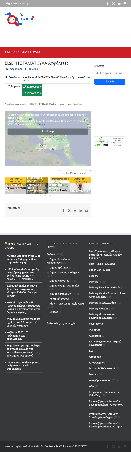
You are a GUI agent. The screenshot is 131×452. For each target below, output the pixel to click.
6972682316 (34, 93)
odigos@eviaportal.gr (17, 3)
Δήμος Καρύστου (59, 280)
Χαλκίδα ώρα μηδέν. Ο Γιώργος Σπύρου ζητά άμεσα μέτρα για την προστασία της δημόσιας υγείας (23, 307)
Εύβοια (51, 254)
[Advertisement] (63, 33)
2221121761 (80, 446)
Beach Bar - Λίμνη (99, 269)
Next (88, 185)
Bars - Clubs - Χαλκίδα (102, 263)
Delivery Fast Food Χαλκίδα (104, 287)
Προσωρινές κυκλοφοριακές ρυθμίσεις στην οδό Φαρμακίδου (23, 365)
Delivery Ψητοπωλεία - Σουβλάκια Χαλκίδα (102, 316)
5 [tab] (55, 196)
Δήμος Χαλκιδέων (60, 293)
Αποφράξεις (96, 362)
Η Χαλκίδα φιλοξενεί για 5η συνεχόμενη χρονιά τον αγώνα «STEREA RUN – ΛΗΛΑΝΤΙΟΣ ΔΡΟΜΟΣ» (23, 274)
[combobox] (109, 73)
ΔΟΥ (91, 386)
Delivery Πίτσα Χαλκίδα (102, 302)
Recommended (74, 173)
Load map (48, 131)
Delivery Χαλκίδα (98, 308)
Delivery (93, 281)
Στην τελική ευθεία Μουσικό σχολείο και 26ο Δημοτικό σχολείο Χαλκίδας (23, 322)
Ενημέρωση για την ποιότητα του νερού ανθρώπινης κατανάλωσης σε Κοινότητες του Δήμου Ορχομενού (23, 350)
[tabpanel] (15, 185)
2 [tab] (40, 196)
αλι (91, 350)
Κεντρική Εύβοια (59, 298)
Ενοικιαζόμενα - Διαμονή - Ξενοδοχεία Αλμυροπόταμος (105, 425)
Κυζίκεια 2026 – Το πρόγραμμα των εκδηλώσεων (18, 336)
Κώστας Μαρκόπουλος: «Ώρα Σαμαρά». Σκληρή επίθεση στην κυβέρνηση (23, 259)
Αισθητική (95, 335)
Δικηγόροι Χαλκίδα (100, 380)
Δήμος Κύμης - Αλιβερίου (65, 285)
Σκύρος (54, 311)
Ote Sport (94, 329)
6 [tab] (60, 196)
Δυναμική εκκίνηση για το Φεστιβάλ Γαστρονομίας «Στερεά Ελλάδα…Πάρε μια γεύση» (22, 290)
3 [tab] (45, 196)
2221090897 (34, 86)
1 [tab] (36, 196)
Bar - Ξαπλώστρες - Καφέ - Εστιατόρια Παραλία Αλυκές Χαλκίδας (105, 255)
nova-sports (96, 323)
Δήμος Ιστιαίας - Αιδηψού (65, 272)
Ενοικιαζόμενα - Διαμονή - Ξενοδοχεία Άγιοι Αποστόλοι (106, 403)
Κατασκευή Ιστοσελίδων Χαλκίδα (24, 446)
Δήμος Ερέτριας (59, 267)
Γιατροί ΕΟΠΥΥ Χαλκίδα (102, 368)
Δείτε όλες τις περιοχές (61, 323)
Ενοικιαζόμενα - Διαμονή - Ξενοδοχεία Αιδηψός (104, 415)
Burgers (93, 275)
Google (41, 124)
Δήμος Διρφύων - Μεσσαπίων (58, 261)
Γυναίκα (93, 374)
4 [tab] (50, 196)
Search (110, 81)
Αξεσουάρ (95, 356)
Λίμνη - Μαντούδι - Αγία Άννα (67, 303)
